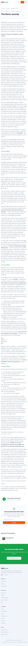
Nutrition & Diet (14, 8)
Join (22, 2)
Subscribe (14, 522)
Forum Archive (4, 600)
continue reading (5, 151)
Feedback (3, 623)
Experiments (4, 581)
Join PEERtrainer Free (14, 558)
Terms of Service (5, 632)
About (2, 609)
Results (2, 583)
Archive (8, 8)
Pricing (2, 618)
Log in (18, 2)
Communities (4, 586)
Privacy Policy (4, 629)
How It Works (4, 611)
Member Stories (4, 597)
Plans (2, 613)
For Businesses (4, 616)
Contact (3, 620)
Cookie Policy (4, 634)
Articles (2, 8)
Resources (3, 593)
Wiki (2, 602)
